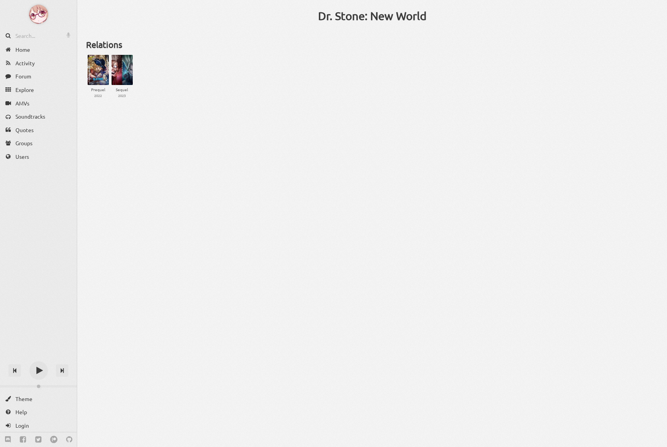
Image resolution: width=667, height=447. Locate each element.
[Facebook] (23, 440)
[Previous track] (14, 370)
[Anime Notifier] (38, 14)
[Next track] (62, 370)
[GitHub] (69, 440)
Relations (104, 44)
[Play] (38, 370)
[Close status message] (655, 441)
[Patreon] (54, 440)
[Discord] (8, 440)
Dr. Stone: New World (372, 15)
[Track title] (38, 356)
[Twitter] (38, 440)
